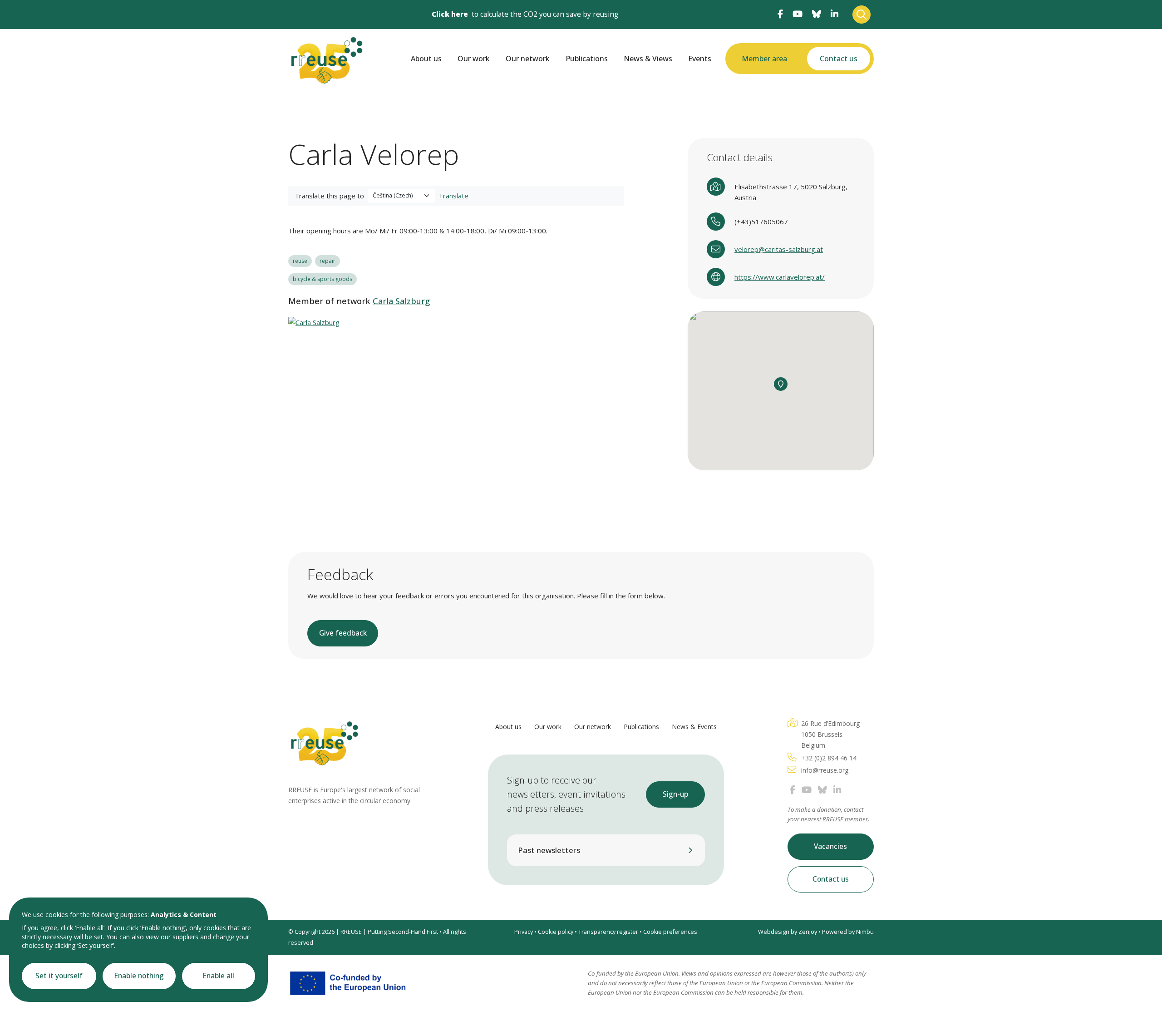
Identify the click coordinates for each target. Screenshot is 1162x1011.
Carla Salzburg (401, 301)
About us (426, 59)
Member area (764, 59)
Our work (474, 59)
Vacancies (830, 846)
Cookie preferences (670, 932)
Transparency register (608, 932)
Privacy (523, 932)
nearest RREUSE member (834, 819)
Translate (453, 195)
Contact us (838, 59)
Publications (587, 59)
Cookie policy (555, 932)
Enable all (218, 976)
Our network (528, 59)
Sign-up (675, 794)
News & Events (694, 726)
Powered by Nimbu (848, 932)
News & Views (648, 59)
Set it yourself (59, 976)
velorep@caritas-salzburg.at (778, 249)
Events (699, 59)
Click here (450, 14)
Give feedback (343, 633)
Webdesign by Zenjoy (787, 932)
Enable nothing (139, 976)
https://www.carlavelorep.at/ (779, 276)
